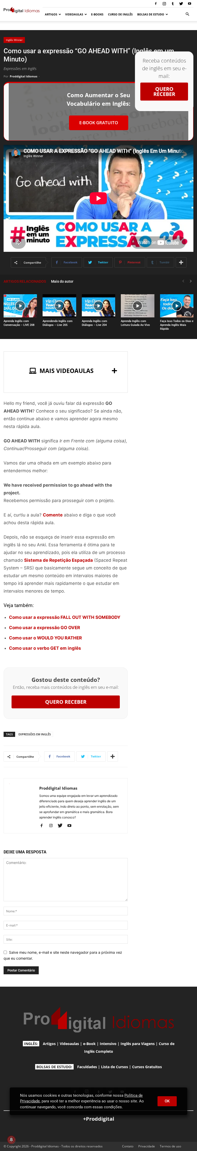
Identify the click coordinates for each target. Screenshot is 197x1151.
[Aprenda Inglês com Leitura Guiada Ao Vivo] (137, 305)
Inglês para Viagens (138, 1043)
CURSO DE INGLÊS (120, 14)
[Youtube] (189, 3)
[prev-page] (183, 281)
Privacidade (146, 1146)
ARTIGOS (51, 14)
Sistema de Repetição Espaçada (58, 560)
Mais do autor (62, 281)
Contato (127, 1146)
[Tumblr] (172, 3)
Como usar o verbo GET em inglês (45, 648)
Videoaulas (69, 1043)
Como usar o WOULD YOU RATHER (45, 637)
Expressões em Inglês (34, 734)
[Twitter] (181, 3)
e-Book (89, 1043)
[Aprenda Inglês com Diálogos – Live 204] (98, 305)
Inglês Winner (14, 40)
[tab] (66, 370)
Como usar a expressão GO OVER (44, 627)
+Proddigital (98, 1118)
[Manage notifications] (11, 1140)
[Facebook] (156, 3)
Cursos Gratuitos (147, 1066)
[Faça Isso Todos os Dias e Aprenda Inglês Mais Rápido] (176, 305)
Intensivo (108, 1043)
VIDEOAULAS (74, 14)
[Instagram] (164, 3)
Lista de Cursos (114, 1066)
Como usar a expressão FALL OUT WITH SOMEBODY (64, 617)
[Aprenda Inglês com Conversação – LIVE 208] (20, 305)
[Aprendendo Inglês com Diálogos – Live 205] (59, 305)
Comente (53, 514)
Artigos (49, 1043)
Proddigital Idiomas (23, 76)
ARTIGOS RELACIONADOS (25, 281)
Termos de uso (170, 1146)
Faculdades (87, 1066)
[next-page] (190, 281)
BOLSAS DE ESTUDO (150, 14)
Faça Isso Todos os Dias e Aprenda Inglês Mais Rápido (176, 325)
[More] (181, 262)
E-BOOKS (97, 14)
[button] (187, 14)
